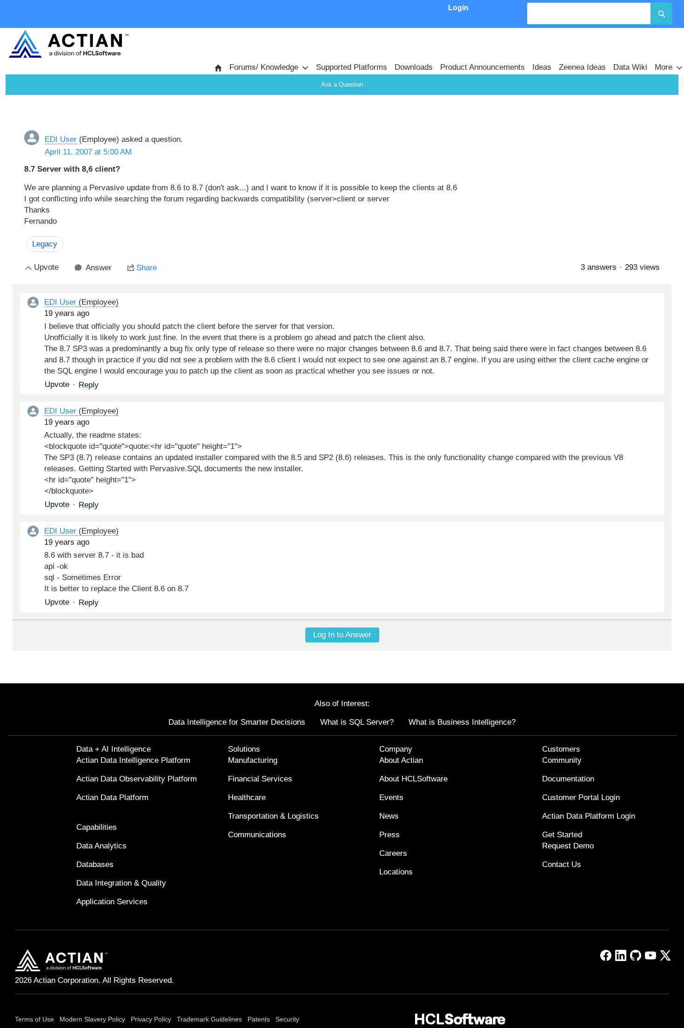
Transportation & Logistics (273, 816)
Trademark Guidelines (209, 1019)
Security (287, 1019)
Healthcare (247, 797)
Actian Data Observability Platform (136, 778)
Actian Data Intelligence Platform (133, 760)
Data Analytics (101, 845)
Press (389, 834)
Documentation (568, 778)
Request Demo (568, 845)
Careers (393, 853)
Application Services (112, 901)
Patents (259, 1019)
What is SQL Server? (357, 722)
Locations (396, 872)
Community (562, 760)
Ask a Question (342, 84)
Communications (257, 834)
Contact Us (561, 864)
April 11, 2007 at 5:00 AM (88, 151)
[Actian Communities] (68, 44)
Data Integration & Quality (121, 883)
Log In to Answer (342, 634)
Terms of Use (34, 1019)
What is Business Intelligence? (462, 722)
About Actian (401, 760)
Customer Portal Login (581, 797)
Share (146, 268)
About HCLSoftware (413, 778)
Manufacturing (252, 760)
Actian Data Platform (112, 797)
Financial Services (260, 778)
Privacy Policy (151, 1019)
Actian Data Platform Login (588, 816)
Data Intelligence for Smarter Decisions (236, 722)
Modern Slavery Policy (92, 1019)
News (389, 816)
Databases (95, 864)
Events (391, 797)
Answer (99, 267)
